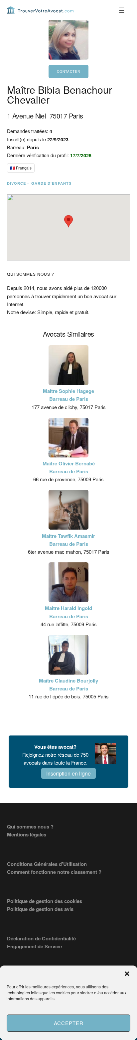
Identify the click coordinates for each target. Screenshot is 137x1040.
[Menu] (121, 10)
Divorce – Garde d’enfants (39, 183)
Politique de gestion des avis (40, 909)
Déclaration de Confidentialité (41, 938)
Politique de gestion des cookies (44, 901)
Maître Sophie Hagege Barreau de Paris (68, 394)
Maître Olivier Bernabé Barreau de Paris (69, 467)
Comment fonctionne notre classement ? (54, 871)
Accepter (68, 1022)
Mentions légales (26, 834)
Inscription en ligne (68, 773)
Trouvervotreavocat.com (40, 10)
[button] (127, 973)
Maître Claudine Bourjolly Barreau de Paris (68, 684)
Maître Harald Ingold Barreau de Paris (68, 612)
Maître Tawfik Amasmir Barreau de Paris (68, 539)
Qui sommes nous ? (30, 826)
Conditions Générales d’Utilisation (47, 864)
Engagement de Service (34, 946)
